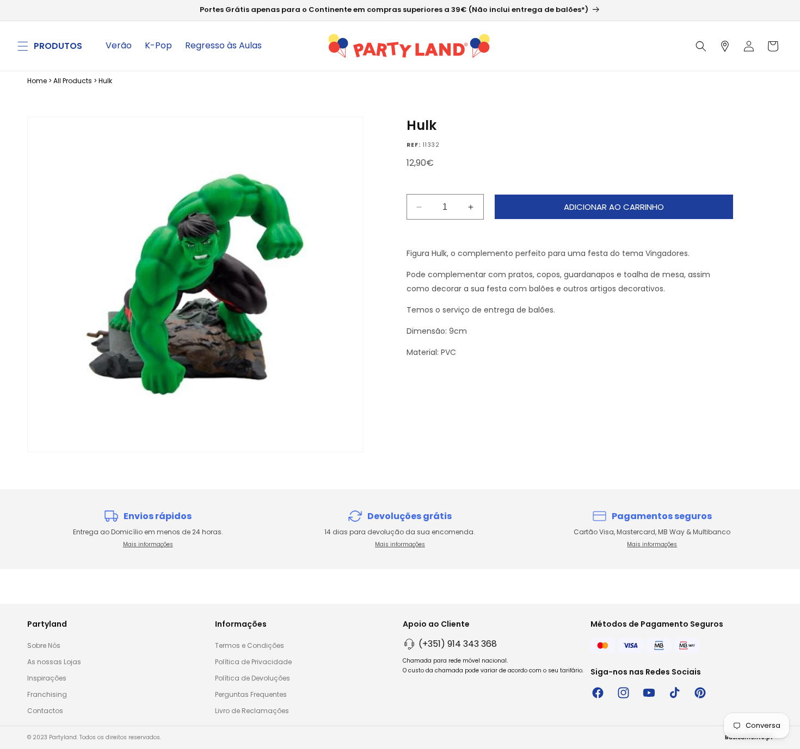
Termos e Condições (249, 645)
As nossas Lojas (54, 661)
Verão (119, 45)
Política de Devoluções (252, 678)
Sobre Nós (43, 645)
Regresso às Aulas (223, 45)
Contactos (45, 710)
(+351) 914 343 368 (458, 644)
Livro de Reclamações (252, 710)
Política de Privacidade (253, 661)
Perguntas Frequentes (251, 694)
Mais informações (148, 544)
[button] (23, 46)
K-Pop (158, 45)
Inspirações (46, 678)
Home (37, 80)
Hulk (105, 80)
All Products (72, 80)
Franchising (47, 694)
